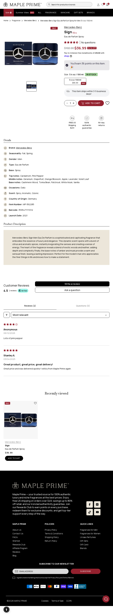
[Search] (49, 4)
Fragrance (16, 20)
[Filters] (7, 315)
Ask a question (72, 290)
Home (6, 20)
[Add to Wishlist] (107, 103)
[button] (71, 42)
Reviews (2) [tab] (30, 305)
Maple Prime (20, 600)
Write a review (72, 284)
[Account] (98, 4)
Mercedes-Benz (30, 20)
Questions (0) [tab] (83, 305)
